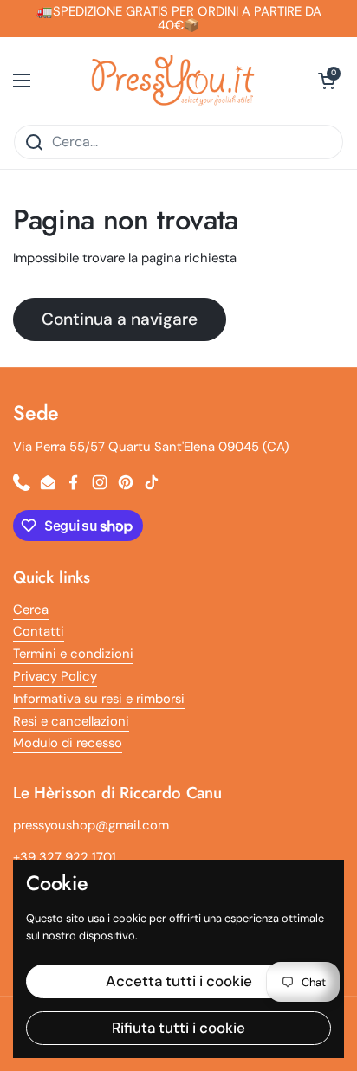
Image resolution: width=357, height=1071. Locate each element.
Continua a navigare (120, 319)
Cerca (31, 609)
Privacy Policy (55, 676)
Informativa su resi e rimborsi (99, 698)
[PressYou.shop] (174, 80)
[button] (326, 80)
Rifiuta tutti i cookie (178, 1027)
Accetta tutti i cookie (179, 980)
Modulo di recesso (67, 743)
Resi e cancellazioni (71, 721)
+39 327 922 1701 (64, 857)
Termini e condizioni (73, 653)
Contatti (38, 631)
